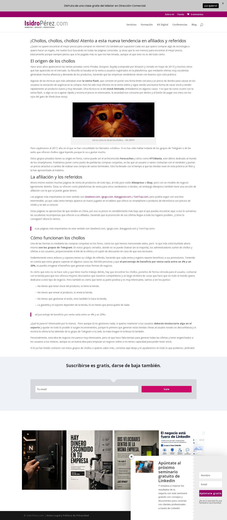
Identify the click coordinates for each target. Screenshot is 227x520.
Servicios (131, 24)
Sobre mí (169, 14)
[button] (44, 460)
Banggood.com (122, 196)
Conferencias (179, 24)
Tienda (180, 14)
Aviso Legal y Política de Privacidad (68, 515)
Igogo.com (107, 196)
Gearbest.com (92, 196)
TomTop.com (140, 196)
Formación (147, 24)
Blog (194, 24)
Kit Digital (162, 24)
